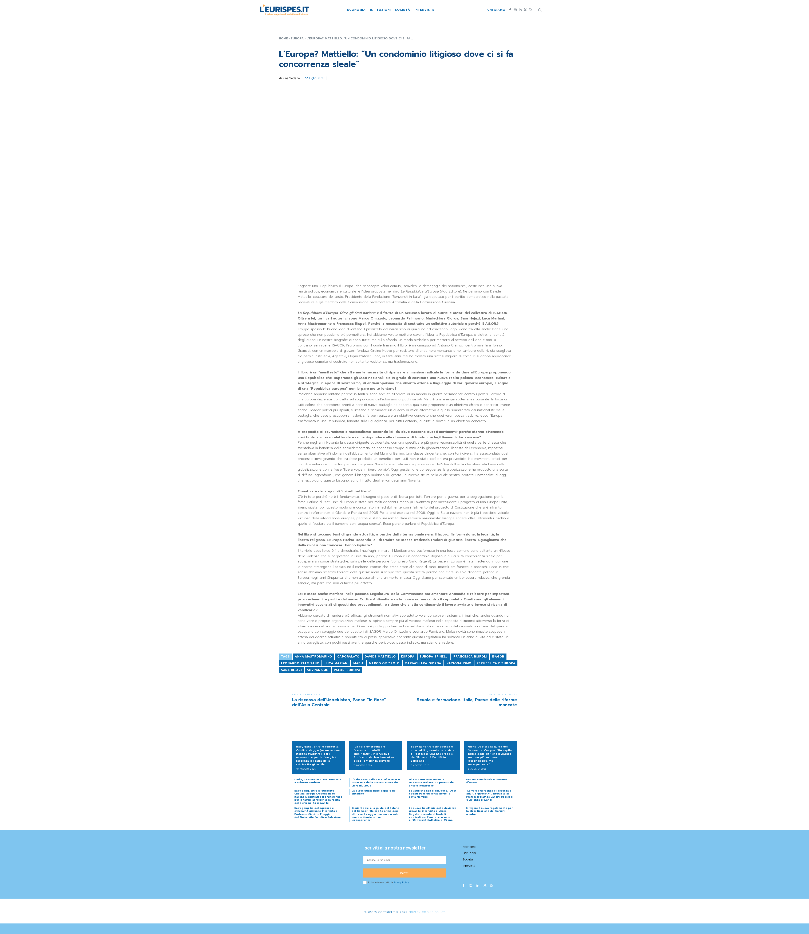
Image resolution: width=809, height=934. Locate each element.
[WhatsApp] (530, 9)
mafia (358, 663)
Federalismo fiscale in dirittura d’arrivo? (486, 781)
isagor (498, 656)
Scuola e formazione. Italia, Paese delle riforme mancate (467, 702)
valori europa (347, 670)
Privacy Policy (401, 882)
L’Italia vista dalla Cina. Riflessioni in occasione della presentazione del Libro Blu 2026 (376, 783)
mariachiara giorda (423, 663)
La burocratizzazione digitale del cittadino (374, 792)
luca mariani (336, 663)
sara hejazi (291, 670)
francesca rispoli (470, 656)
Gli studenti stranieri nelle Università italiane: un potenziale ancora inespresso (431, 783)
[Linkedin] (520, 9)
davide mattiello (380, 656)
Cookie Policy (433, 912)
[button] (540, 10)
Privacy (414, 912)
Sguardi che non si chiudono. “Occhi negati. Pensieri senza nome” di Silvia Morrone (433, 794)
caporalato (348, 656)
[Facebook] (510, 9)
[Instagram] (515, 9)
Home (283, 38)
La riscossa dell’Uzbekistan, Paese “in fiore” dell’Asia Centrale (339, 702)
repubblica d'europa (496, 663)
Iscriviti (404, 873)
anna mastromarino (313, 656)
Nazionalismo (458, 663)
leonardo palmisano (300, 663)
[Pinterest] (352, 77)
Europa (297, 38)
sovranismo (318, 670)
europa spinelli (434, 656)
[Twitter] (525, 9)
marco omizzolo (384, 663)
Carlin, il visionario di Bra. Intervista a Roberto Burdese (317, 781)
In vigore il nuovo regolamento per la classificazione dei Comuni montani (489, 811)
